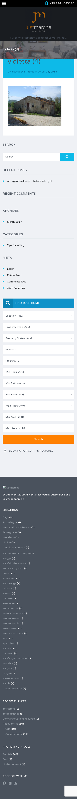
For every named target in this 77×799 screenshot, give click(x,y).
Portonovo (9, 578)
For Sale (7, 754)
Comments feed (16, 281)
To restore (9, 708)
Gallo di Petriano (15, 547)
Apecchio (8, 643)
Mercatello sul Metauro (17, 527)
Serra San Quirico (13, 568)
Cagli (6, 517)
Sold (5, 759)
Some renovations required (19, 718)
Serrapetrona (10, 608)
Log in (10, 268)
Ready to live (10, 723)
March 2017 (14, 221)
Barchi (6, 683)
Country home (14, 734)
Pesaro (7, 593)
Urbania (7, 588)
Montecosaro (11, 618)
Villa (7, 728)
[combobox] (38, 315)
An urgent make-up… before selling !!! (29, 181)
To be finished (11, 713)
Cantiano (8, 653)
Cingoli (7, 673)
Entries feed (14, 275)
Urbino (7, 542)
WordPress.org (16, 288)
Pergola (7, 668)
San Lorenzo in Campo (16, 553)
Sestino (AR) (10, 628)
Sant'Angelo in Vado (15, 658)
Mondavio (9, 537)
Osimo (7, 573)
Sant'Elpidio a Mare (14, 563)
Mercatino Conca (13, 633)
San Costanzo (13, 688)
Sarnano (8, 648)
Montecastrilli (11, 623)
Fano (6, 638)
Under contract (12, 764)
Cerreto (7, 598)
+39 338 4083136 (62, 3)
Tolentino (8, 603)
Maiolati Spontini (13, 613)
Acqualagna (10, 522)
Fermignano (10, 532)
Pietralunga (9, 583)
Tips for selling (15, 245)
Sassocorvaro (11, 678)
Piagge (7, 558)
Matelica (8, 663)
